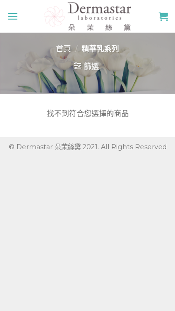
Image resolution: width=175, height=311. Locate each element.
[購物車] (163, 16)
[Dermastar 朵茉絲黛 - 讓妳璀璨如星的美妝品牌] (87, 16)
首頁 (63, 48)
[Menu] (12, 16)
